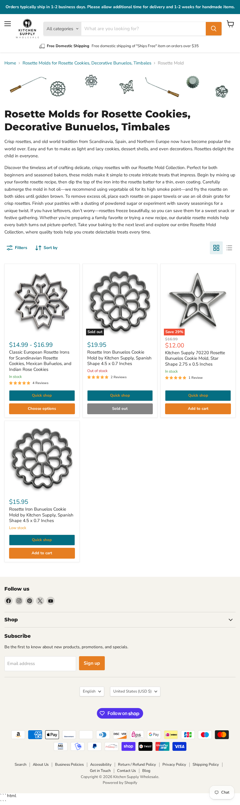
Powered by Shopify (120, 782)
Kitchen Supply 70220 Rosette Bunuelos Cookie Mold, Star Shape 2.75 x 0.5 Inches (195, 358)
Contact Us (126, 770)
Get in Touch (100, 770)
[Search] (214, 28)
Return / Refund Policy (137, 764)
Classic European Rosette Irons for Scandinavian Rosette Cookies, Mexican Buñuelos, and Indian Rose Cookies (40, 360)
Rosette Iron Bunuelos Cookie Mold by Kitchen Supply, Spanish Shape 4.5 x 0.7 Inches (119, 357)
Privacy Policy (174, 764)
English (89, 691)
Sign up (92, 663)
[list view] (229, 247)
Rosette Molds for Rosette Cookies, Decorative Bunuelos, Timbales (87, 63)
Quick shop (42, 395)
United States (132, 691)
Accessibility (101, 764)
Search (20, 764)
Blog (146, 770)
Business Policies (69, 764)
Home (10, 63)
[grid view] (216, 247)
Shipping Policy (206, 764)
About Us (41, 764)
